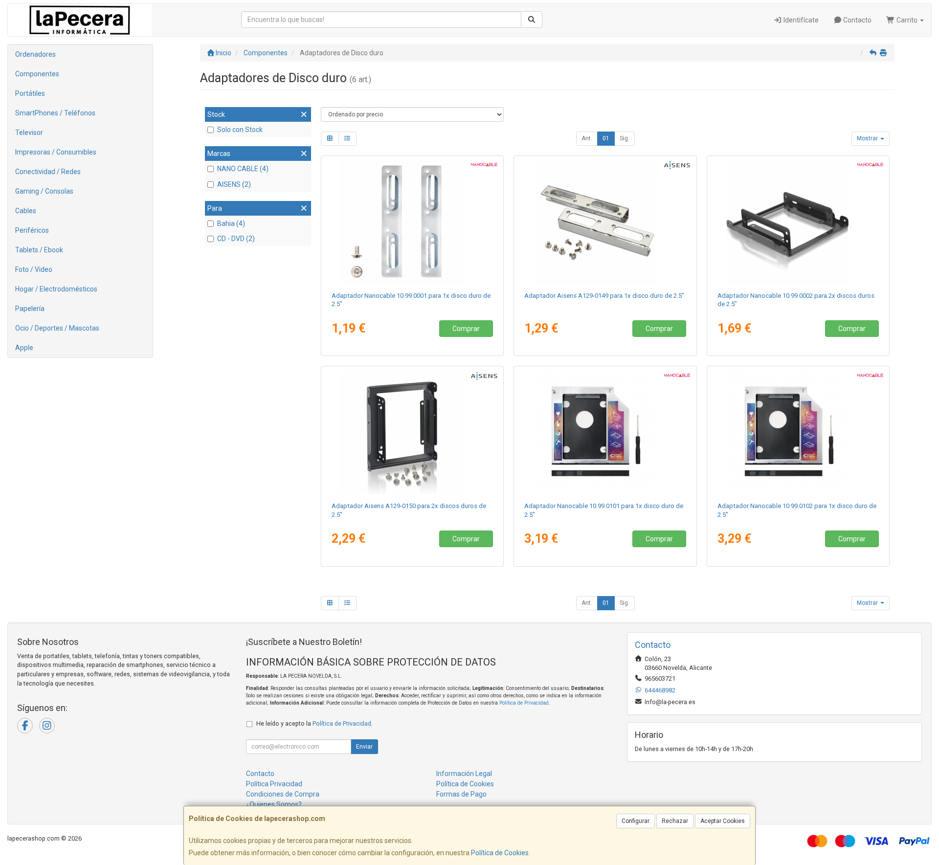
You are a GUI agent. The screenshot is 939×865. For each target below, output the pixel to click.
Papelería (30, 308)
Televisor (29, 132)
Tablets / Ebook (39, 250)
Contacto (857, 20)
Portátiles (30, 93)
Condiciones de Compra (282, 794)
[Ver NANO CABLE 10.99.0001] (412, 221)
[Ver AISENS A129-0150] (412, 431)
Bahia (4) (231, 223)
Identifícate (800, 20)
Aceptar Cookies (722, 821)
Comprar (466, 329)
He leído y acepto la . (314, 723)
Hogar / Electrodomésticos (56, 289)
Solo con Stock (240, 129)
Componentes (37, 74)
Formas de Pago (461, 794)
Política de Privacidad (524, 703)
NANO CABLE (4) (242, 169)
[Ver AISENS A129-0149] (605, 221)
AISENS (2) (234, 184)
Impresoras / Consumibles (55, 152)
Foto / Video (33, 269)
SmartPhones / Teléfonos (55, 113)
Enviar (364, 746)
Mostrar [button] (868, 138)
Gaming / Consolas (44, 191)
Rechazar (675, 821)
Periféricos (32, 230)
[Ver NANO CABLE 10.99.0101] (605, 431)
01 (606, 138)
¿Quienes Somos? (274, 804)
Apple (24, 348)
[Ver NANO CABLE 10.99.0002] (798, 221)
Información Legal (464, 773)
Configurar (635, 821)
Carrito (907, 20)
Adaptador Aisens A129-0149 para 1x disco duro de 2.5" (604, 295)
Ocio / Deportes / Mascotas (57, 328)
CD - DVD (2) (236, 239)
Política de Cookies (500, 853)
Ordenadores (35, 54)
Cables (25, 211)
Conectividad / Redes (48, 172)
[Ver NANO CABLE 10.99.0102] (798, 431)
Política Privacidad (274, 784)
